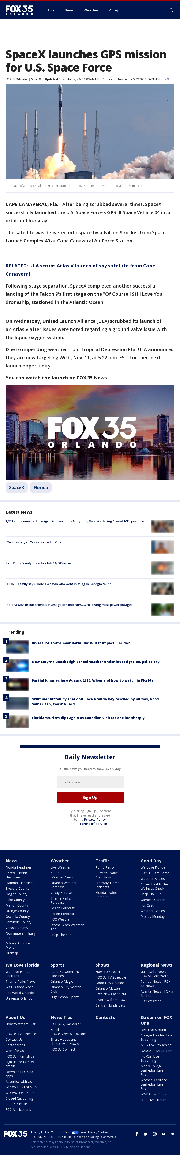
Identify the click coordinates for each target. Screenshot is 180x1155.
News (11, 861)
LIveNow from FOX (110, 999)
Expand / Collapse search (171, 10)
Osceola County (18, 916)
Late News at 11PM (111, 994)
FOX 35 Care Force (155, 873)
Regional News (156, 965)
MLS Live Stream (153, 1099)
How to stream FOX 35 (21, 1026)
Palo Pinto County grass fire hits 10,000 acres (38, 563)
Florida (41, 487)
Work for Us (15, 1050)
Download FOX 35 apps (19, 1073)
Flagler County (16, 894)
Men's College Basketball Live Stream (152, 1070)
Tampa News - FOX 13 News (155, 983)
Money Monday (153, 916)
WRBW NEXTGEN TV (21, 1087)
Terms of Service (93, 823)
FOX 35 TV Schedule (111, 977)
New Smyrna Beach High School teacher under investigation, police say (96, 661)
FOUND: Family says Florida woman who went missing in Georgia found (59, 584)
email (172, 1134)
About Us (15, 1017)
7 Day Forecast (62, 892)
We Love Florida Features (18, 973)
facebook (137, 1134)
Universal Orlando (19, 998)
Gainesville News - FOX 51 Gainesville (155, 973)
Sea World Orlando (20, 992)
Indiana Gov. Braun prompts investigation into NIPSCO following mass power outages (69, 605)
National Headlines (20, 883)
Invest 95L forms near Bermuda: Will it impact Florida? (81, 643)
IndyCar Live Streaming (150, 1058)
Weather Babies (153, 878)
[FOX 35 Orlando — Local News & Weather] (21, 10)
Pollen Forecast (62, 913)
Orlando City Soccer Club (66, 989)
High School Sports (65, 997)
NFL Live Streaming (155, 1029)
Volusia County (17, 927)
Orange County (17, 911)
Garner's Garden (153, 899)
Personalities (15, 1045)
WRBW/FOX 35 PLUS (22, 1092)
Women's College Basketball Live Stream (154, 1084)
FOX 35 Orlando (16, 79)
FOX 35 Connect (63, 1049)
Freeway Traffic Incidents (107, 885)
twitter (146, 1134)
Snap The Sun (61, 934)
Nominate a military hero (21, 935)
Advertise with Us (19, 1081)
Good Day (151, 861)
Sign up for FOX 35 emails (20, 1064)
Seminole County (18, 922)
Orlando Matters (108, 988)
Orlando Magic (62, 981)
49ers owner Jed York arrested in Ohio (34, 542)
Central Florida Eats (110, 1005)
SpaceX (36, 79)
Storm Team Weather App (67, 927)
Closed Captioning (19, 1098)
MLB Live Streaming (156, 1045)
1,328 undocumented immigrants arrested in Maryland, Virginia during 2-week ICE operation (75, 521)
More (112, 10)
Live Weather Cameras (61, 869)
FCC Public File (17, 1104)
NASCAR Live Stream (156, 1050)
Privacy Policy (95, 819)
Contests (105, 1017)
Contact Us (14, 1039)
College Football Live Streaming (156, 1037)
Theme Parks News (20, 981)
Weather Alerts (62, 877)
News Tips (61, 1017)
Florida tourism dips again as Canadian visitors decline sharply (88, 718)
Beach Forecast (63, 908)
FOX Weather (61, 919)
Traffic (102, 861)
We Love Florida (153, 867)
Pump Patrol (105, 867)
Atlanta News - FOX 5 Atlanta (157, 993)
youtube (163, 1134)
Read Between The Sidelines (65, 973)
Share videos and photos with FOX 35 (66, 1041)
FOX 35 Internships (20, 1056)
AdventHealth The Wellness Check (154, 886)
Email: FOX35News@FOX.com (68, 1031)
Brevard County (17, 888)
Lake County (15, 899)
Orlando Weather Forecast (64, 885)
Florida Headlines (19, 867)
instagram (154, 1134)
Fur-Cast (147, 905)
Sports (57, 965)
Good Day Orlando (110, 983)
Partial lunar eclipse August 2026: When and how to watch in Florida (93, 680)
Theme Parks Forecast (61, 900)
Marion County (17, 905)
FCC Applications (18, 1109)
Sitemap (12, 953)
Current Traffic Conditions (107, 875)
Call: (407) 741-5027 (66, 1024)
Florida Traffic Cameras (106, 894)
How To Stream (108, 971)
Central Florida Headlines (17, 875)
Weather (60, 861)
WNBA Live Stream (155, 1094)
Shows (102, 965)
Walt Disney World (20, 987)
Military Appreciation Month (21, 945)
